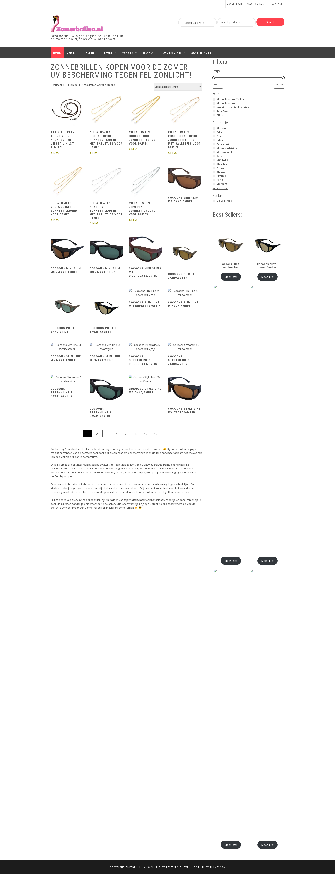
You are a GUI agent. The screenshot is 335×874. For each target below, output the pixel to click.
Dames (71, 52)
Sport (108, 52)
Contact (277, 4)
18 (145, 433)
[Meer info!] (67, 110)
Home (57, 52)
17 (136, 433)
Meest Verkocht (257, 4)
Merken (148, 52)
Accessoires (172, 52)
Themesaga (217, 867)
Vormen (127, 52)
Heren (89, 52)
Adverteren (234, 4)
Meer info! (231, 276)
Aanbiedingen (201, 52)
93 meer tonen (220, 188)
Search (270, 22)
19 (155, 433)
